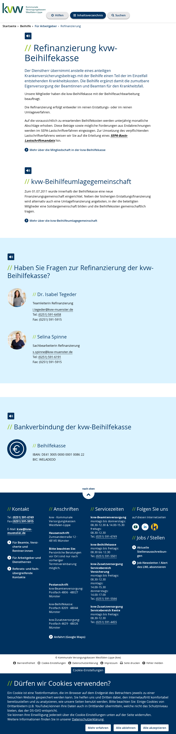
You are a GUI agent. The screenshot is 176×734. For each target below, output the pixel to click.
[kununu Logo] (154, 526)
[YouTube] (135, 526)
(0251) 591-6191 (49, 357)
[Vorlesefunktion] (28, 35)
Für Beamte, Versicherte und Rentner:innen (25, 546)
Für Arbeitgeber (46, 26)
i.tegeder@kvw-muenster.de (53, 309)
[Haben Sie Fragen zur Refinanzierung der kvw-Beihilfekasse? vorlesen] (10, 256)
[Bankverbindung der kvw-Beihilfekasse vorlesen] (10, 416)
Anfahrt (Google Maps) (69, 637)
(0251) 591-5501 (106, 556)
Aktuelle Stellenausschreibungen (152, 551)
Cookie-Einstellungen (88, 670)
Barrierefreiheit (26, 663)
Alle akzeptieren (154, 728)
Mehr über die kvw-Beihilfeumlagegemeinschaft (63, 221)
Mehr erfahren (98, 728)
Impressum (111, 663)
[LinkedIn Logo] (145, 526)
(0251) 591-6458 (49, 314)
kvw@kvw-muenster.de (19, 531)
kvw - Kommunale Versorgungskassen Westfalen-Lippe (24, 10)
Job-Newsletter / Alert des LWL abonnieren (152, 565)
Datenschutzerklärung (88, 719)
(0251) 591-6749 (23, 517)
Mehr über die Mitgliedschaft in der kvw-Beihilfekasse (68, 150)
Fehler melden (154, 663)
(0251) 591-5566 (106, 599)
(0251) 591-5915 (23, 521)
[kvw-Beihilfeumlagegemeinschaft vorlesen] (28, 170)
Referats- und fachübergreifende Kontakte (25, 573)
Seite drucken (132, 663)
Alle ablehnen (126, 728)
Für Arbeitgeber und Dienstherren (26, 560)
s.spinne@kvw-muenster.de (53, 352)
